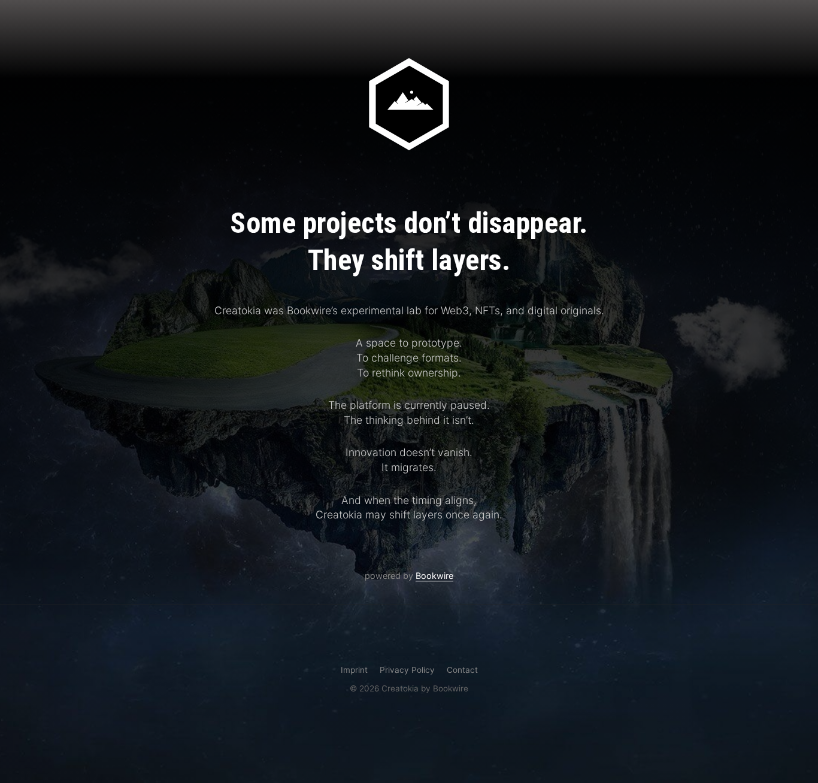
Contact (462, 670)
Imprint (354, 670)
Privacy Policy (407, 670)
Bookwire (434, 575)
